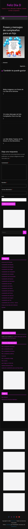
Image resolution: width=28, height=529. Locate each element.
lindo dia (4, 356)
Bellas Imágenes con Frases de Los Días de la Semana (13, 90)
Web (3, 196)
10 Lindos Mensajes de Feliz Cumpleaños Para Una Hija (12, 115)
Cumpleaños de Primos (7, 293)
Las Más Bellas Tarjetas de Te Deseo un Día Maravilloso (12, 140)
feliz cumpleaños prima (7, 349)
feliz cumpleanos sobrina (8, 353)
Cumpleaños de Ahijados (8, 267)
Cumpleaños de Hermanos (8, 281)
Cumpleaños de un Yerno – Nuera (10, 302)
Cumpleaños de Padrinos (8, 290)
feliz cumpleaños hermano (8, 351)
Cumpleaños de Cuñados (8, 274)
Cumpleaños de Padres (7, 288)
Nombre (4, 182)
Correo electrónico (7, 189)
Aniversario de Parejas (7, 262)
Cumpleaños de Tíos (6, 300)
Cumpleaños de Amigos (7, 269)
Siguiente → (23, 66)
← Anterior (5, 62)
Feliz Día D (14, 5)
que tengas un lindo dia (7, 363)
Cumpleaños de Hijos (7, 283)
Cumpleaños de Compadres (8, 271)
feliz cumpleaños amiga (7, 358)
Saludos (3, 307)
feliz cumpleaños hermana (8, 346)
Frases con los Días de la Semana (10, 305)
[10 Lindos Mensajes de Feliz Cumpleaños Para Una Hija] (14, 100)
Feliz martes (4, 360)
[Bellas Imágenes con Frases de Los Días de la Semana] (14, 75)
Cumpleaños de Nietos (7, 286)
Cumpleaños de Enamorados (8, 276)
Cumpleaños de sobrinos (8, 295)
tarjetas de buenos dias (7, 365)
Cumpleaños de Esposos (7, 279)
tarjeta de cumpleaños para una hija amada (12, 368)
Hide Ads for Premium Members (9, 399)
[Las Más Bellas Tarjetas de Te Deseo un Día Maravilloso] (14, 124)
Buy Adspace (5, 397)
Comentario (5, 163)
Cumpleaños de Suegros (7, 298)
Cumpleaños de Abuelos (7, 264)
